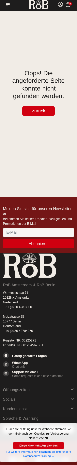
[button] (8, 4)
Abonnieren (39, 243)
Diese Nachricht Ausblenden (38, 445)
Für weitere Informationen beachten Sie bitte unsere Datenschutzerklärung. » (38, 453)
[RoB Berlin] (38, 4)
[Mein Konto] (60, 5)
